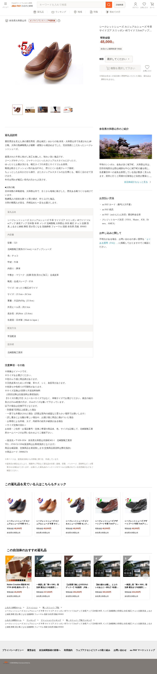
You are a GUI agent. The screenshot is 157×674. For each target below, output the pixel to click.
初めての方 (115, 12)
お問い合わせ (120, 650)
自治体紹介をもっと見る (136, 182)
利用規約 (68, 650)
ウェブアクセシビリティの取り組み (93, 650)
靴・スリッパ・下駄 (51, 607)
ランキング (60, 12)
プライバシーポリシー (13, 650)
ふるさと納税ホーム (13, 607)
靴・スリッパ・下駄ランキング (79, 620)
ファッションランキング (51, 620)
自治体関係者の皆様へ (50, 650)
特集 (96, 12)
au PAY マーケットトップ (142, 650)
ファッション (32, 607)
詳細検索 (119, 5)
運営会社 (31, 650)
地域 (80, 12)
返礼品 (40, 12)
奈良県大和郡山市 (17, 20)
